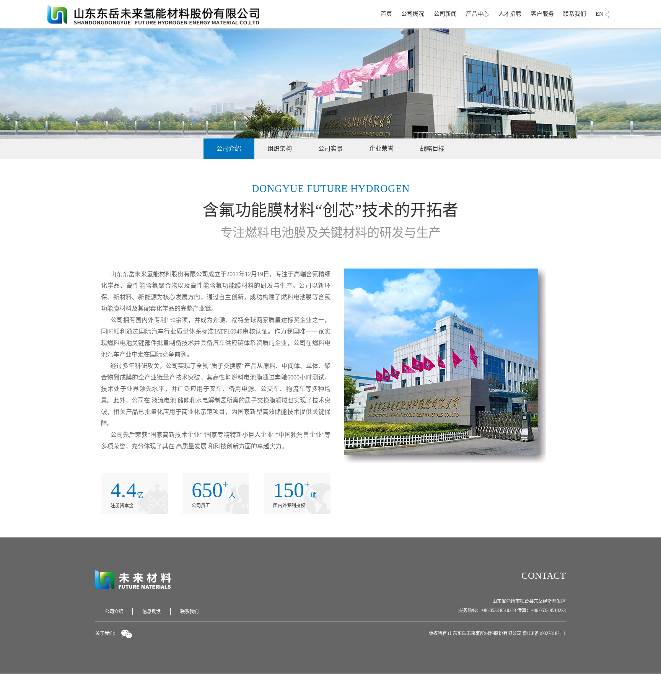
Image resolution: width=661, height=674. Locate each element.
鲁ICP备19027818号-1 (544, 633)
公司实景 (330, 148)
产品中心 (477, 14)
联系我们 (574, 14)
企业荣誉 (381, 148)
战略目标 (432, 148)
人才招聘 (509, 14)
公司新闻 (445, 14)
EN (599, 14)
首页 (386, 14)
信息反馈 (151, 611)
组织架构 (279, 148)
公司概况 (412, 14)
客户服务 (542, 14)
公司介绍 (229, 148)
